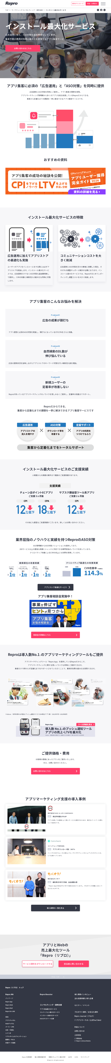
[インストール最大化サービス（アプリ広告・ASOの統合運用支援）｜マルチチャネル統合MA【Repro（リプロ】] (101, 10)
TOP (7, 10)
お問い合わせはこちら (42, 771)
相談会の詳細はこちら (42, 635)
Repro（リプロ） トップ (14, 987)
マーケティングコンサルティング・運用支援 (27, 10)
